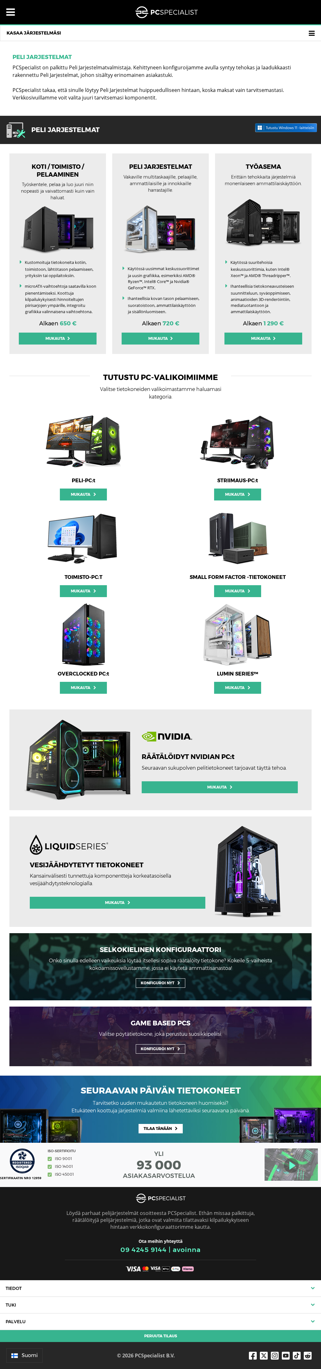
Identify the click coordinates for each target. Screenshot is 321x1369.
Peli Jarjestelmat (42, 57)
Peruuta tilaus (160, 1336)
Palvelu (16, 1321)
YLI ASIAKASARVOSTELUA (159, 1164)
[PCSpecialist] (166, 12)
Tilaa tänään (158, 1128)
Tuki (11, 1305)
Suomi (30, 1355)
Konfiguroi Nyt (157, 983)
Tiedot (14, 1288)
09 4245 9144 (143, 1250)
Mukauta (55, 338)
